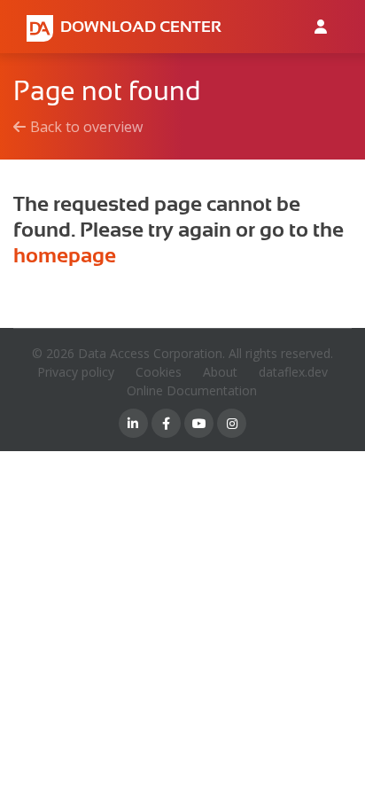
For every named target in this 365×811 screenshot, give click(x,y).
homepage (64, 255)
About (220, 371)
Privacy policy (75, 371)
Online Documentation (192, 390)
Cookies (159, 371)
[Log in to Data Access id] (320, 26)
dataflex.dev (293, 371)
